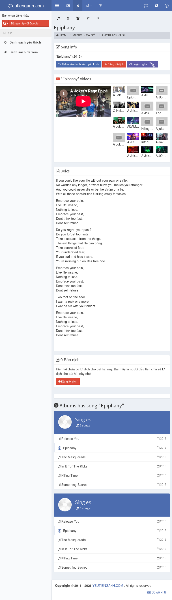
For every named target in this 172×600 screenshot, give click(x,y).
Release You (113, 438)
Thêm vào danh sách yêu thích (80, 64)
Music (77, 35)
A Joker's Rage (113, 35)
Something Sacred (113, 484)
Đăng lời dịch (115, 64)
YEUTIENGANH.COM (108, 585)
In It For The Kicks (113, 466)
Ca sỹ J (91, 35)
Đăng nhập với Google (25, 23)
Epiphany (64, 27)
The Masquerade (113, 457)
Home (64, 35)
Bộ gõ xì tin (159, 592)
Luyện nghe (143, 64)
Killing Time (113, 475)
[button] (57, 5)
